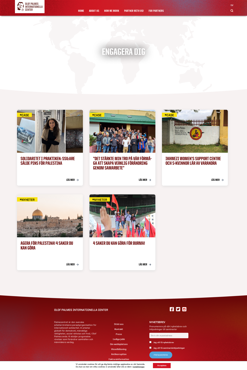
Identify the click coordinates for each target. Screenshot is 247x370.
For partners (156, 10)
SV (232, 5)
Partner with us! (134, 10)
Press (119, 334)
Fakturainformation (119, 359)
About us (94, 10)
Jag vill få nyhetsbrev (163, 342)
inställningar (138, 367)
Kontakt (118, 329)
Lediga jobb (119, 339)
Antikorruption (119, 354)
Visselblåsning (118, 349)
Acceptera (161, 365)
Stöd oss (119, 324)
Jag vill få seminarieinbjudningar (169, 348)
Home (81, 10)
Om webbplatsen (119, 344)
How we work (111, 10)
